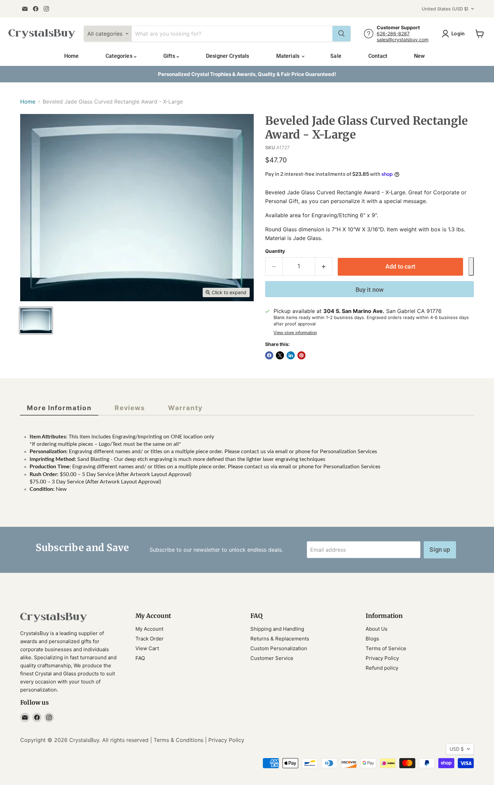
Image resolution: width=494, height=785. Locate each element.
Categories (120, 56)
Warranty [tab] (185, 408)
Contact (377, 56)
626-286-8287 (393, 33)
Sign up (439, 549)
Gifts (169, 56)
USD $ (457, 749)
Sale (335, 56)
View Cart (147, 648)
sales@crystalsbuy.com (402, 39)
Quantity (275, 251)
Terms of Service (386, 648)
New (419, 56)
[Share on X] (280, 355)
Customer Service (271, 658)
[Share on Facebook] (269, 355)
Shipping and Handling (277, 629)
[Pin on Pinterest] (301, 355)
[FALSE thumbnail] (35, 320)
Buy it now (370, 289)
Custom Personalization (278, 648)
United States (445, 8)
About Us (376, 629)
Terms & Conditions (178, 740)
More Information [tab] (59, 408)
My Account (149, 629)
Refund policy (382, 668)
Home (71, 56)
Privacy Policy (382, 658)
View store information (295, 332)
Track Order (149, 638)
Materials (288, 56)
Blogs (372, 638)
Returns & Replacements (279, 638)
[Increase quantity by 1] (323, 266)
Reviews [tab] (130, 408)
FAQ (140, 658)
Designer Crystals (227, 56)
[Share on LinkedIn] (291, 355)
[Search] (341, 33)
